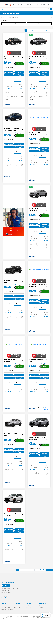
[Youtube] (5, 597)
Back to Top (49, 570)
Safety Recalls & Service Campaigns (26, 617)
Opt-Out (31, 617)
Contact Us (6, 585)
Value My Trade (17, 607)
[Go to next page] (49, 30)
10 (46, 30)
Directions (41, 605)
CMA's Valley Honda (2, 617)
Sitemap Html (17, 617)
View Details (19, 72)
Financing (17, 603)
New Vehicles (4, 605)
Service (28, 603)
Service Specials (29, 605)
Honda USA (34, 617)
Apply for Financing (18, 605)
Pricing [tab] (17, 80)
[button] (22, 57)
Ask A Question (8, 75)
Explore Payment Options (8, 72)
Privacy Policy (7, 617)
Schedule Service (29, 607)
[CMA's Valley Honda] (4, 4)
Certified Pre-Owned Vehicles (7, 609)
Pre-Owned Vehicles (5, 607)
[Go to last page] (51, 30)
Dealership (42, 603)
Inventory (4, 603)
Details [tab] (10, 80)
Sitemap (14, 617)
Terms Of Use (11, 617)
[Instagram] (2, 597)
